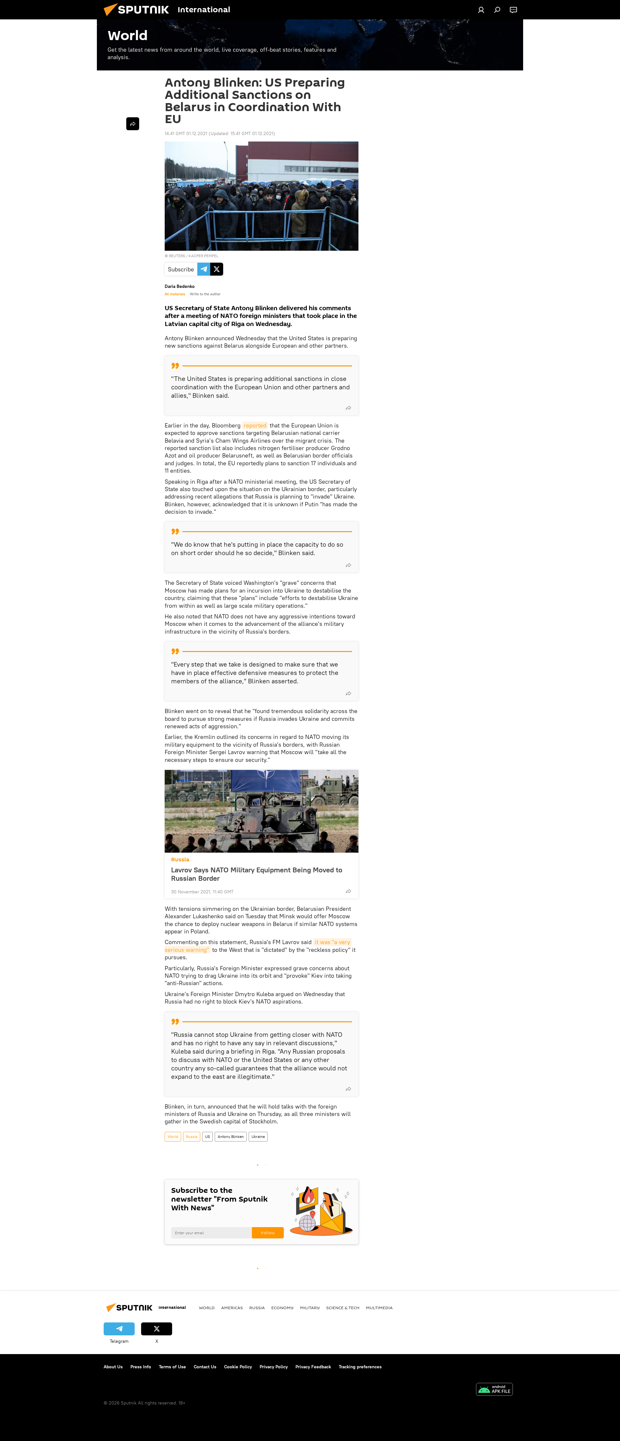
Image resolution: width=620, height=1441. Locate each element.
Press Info (140, 1367)
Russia (180, 860)
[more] (348, 407)
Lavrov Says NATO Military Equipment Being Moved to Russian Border (256, 874)
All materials (175, 294)
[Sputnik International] (139, 18)
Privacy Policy (274, 1367)
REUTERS (177, 255)
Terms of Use (172, 1367)
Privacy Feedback (313, 1367)
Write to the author (205, 294)
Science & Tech (342, 1307)
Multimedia (379, 1307)
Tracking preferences (360, 1367)
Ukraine (258, 1136)
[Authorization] (481, 9)
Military (310, 1307)
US (207, 1136)
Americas (232, 1307)
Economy (282, 1307)
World (173, 1136)
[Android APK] (494, 1390)
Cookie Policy (238, 1367)
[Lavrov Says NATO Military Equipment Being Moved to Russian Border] (261, 811)
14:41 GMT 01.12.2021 (186, 133)
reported (255, 425)
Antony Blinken (231, 1136)
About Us (113, 1367)
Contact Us (205, 1367)
